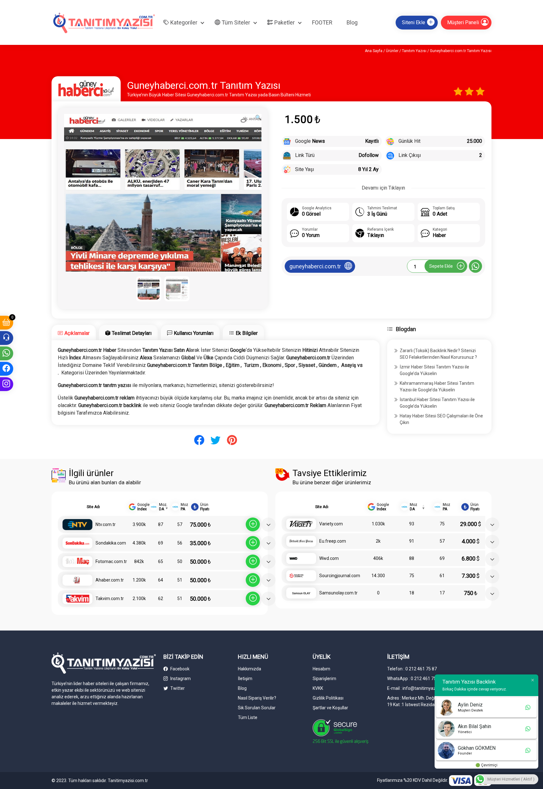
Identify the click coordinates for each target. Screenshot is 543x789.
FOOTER (322, 22)
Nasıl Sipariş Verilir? (257, 697)
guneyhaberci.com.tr (315, 266)
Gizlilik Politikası (328, 697)
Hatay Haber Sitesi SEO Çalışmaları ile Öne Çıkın (441, 419)
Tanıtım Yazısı (414, 51)
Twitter (177, 688)
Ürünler (392, 51)
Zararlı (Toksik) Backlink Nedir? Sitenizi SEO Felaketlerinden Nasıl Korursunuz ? (438, 354)
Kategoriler (183, 22)
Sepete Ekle (441, 266)
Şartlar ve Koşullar (330, 707)
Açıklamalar (77, 333)
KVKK (318, 688)
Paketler (284, 22)
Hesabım (321, 668)
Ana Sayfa (373, 51)
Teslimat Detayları (131, 333)
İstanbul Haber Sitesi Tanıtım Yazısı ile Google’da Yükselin (437, 403)
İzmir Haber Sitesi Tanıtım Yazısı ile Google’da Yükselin (434, 370)
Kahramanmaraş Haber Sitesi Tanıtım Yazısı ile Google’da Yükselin (437, 386)
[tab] (74, 332)
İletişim (245, 678)
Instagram (180, 678)
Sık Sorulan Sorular (257, 707)
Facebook (179, 668)
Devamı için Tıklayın (383, 188)
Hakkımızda (249, 668)
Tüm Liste (247, 717)
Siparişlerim (324, 678)
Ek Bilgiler (247, 333)
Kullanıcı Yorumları (193, 333)
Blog (352, 22)
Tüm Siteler (235, 22)
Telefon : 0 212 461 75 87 (412, 668)
